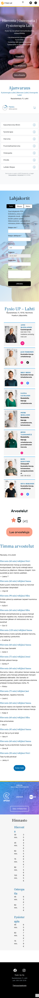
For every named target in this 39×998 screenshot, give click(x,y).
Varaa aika (19, 56)
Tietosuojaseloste (19, 985)
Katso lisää (19, 768)
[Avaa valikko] (23, 2)
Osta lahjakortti (19, 66)
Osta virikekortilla (20, 809)
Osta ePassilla (19, 75)
